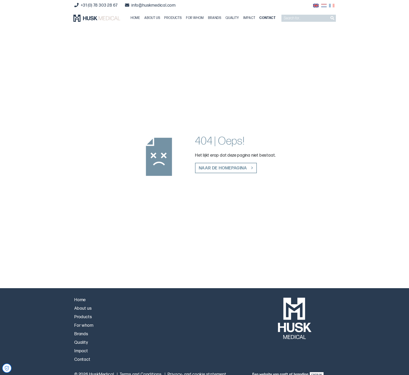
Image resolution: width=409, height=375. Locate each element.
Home (135, 18)
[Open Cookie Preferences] (7, 368)
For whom (195, 18)
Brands (214, 18)
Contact (267, 18)
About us (152, 18)
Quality (232, 18)
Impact (249, 18)
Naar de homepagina (223, 168)
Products (173, 18)
